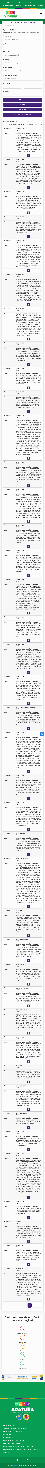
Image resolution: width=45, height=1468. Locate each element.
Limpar (23, 104)
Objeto (6, 91)
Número (7, 44)
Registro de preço (10, 75)
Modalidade (8, 67)
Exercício (7, 36)
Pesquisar (23, 100)
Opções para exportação (23, 115)
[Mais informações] (28, 155)
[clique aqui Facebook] (22, 1460)
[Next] (39, 1305)
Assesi (15, 1465)
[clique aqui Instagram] (27, 1460)
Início (4, 23)
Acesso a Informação (15, 23)
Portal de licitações (30, 23)
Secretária (7, 52)
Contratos (23, 109)
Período (7, 83)
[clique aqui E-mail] (17, 1460)
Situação (7, 60)
